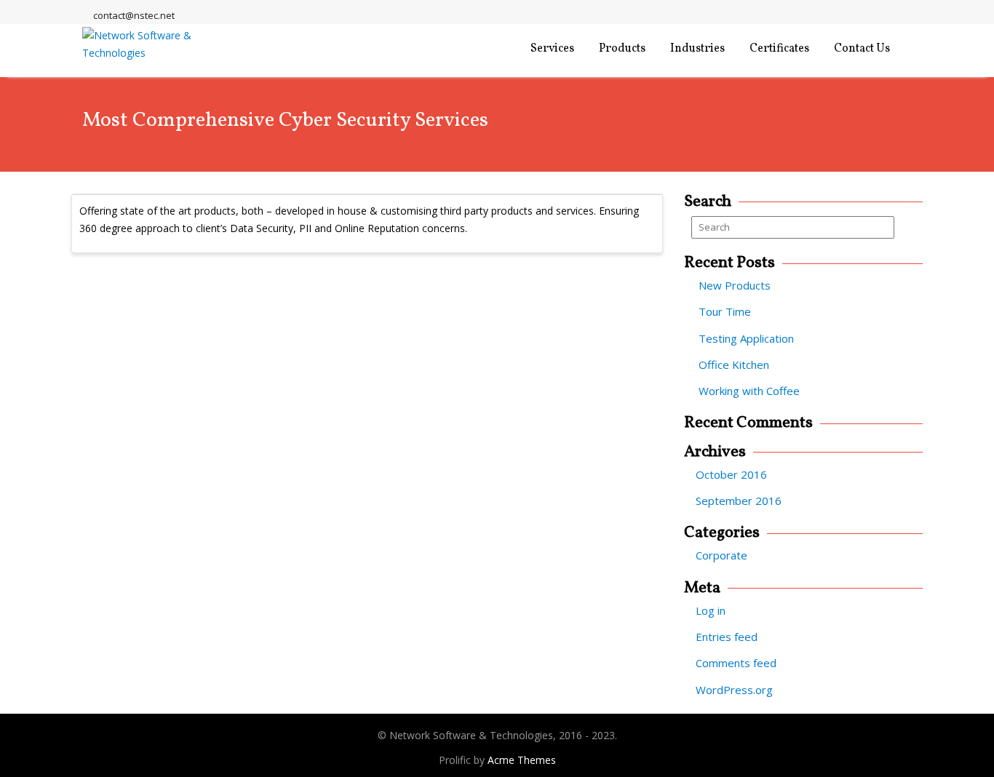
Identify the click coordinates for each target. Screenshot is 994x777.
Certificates (779, 49)
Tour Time (725, 311)
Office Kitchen (734, 364)
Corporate (721, 555)
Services (552, 49)
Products (622, 49)
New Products (735, 285)
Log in (710, 610)
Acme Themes (522, 760)
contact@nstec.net (134, 15)
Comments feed (736, 663)
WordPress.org (734, 689)
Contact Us (862, 49)
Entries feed (727, 636)
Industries (697, 49)
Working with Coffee (749, 390)
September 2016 (739, 500)
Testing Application (746, 338)
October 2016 (731, 474)
